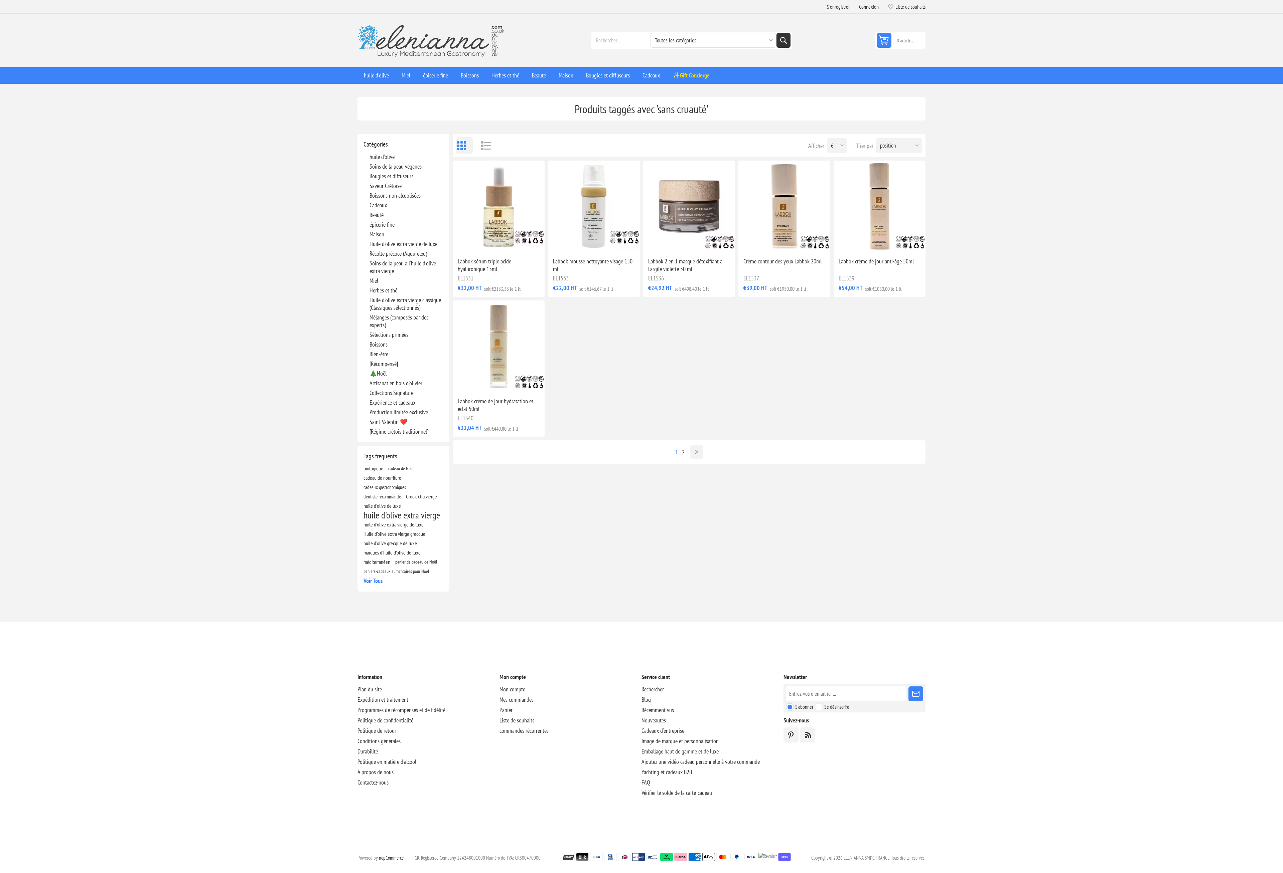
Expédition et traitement (383, 699)
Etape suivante (696, 452)
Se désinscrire (836, 706)
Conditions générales (379, 741)
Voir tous (373, 581)
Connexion (869, 6)
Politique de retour (377, 730)
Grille (464, 145)
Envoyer (915, 693)
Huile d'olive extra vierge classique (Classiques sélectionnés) (405, 303)
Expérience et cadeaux (392, 402)
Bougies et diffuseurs (391, 176)
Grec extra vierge (421, 496)
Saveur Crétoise (386, 186)
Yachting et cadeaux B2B (667, 772)
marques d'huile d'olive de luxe (392, 552)
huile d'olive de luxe (382, 505)
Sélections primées (389, 335)
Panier (506, 710)
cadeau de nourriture (382, 477)
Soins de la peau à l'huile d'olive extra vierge (403, 267)
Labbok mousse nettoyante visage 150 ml (592, 265)
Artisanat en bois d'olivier (396, 383)
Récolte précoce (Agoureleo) (398, 253)
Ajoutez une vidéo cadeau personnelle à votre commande (701, 762)
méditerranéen (377, 562)
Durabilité (368, 751)
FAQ (646, 782)
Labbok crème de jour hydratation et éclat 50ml (495, 405)
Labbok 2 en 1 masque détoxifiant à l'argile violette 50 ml (685, 265)
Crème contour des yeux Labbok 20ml (782, 261)
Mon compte (512, 689)
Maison (377, 234)
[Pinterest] (791, 734)
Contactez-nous (373, 782)
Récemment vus (658, 710)
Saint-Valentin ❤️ (388, 422)
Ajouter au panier (513, 241)
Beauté (377, 215)
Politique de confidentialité (385, 720)
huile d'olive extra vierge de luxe (394, 524)
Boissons (379, 344)
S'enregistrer (838, 6)
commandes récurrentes (524, 730)
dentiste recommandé (382, 496)
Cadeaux (378, 205)
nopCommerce (391, 858)
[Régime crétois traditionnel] (399, 431)
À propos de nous (376, 772)
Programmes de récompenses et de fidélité (401, 710)
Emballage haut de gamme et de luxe (680, 751)
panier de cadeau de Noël (416, 562)
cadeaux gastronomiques (385, 487)
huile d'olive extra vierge (402, 515)
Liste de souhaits (517, 720)
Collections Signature (391, 393)
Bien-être (379, 354)
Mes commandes (517, 699)
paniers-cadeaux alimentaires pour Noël (396, 571)
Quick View (483, 241)
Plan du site (370, 689)
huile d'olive (382, 157)
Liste (482, 145)
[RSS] (807, 734)
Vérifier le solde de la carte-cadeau (677, 793)
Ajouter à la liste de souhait (469, 241)
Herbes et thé (383, 290)
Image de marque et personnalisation (680, 741)
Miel (374, 280)
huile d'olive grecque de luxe (390, 543)
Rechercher (783, 40)
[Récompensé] (384, 364)
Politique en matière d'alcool (387, 762)
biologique (373, 468)
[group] (499, 206)
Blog (646, 699)
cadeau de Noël (401, 468)
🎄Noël (378, 373)
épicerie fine (382, 224)
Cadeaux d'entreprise (663, 730)
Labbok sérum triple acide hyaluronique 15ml (484, 265)
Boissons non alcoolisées (395, 195)
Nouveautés (654, 720)
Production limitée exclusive (399, 412)
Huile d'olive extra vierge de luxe (403, 244)
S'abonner (804, 706)
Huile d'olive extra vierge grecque (394, 533)
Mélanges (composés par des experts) (399, 321)
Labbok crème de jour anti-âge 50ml (876, 261)
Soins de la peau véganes (396, 166)
